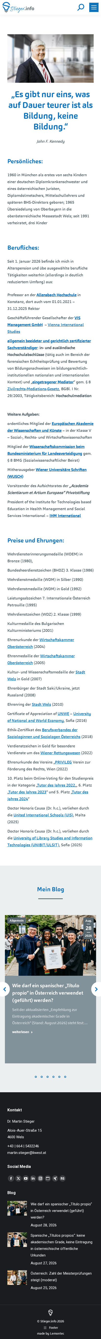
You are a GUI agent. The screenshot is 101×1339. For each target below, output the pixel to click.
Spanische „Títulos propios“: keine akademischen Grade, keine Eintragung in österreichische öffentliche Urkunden (61, 1245)
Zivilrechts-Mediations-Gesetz (33, 388)
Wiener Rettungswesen (60, 752)
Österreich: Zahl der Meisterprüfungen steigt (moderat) (61, 1276)
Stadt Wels (41, 704)
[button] (36, 1077)
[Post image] (17, 1208)
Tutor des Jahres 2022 (56, 785)
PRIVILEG (63, 762)
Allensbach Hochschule (56, 294)
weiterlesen (20, 1032)
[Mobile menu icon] (94, 7)
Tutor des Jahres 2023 (27, 792)
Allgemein (17, 920)
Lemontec (57, 1333)
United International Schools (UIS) (43, 815)
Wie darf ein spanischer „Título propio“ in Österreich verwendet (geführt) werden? (47, 992)
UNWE (63, 713)
